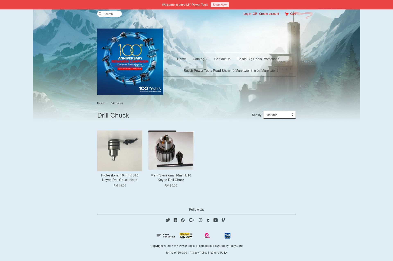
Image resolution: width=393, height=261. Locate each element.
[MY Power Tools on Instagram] (200, 221)
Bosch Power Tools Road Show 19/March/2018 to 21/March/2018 (231, 70)
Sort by (256, 114)
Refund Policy (219, 252)
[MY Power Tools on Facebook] (175, 221)
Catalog (199, 58)
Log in (248, 13)
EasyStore (236, 246)
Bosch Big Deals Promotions (258, 58)
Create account (269, 13)
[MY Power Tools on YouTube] (215, 221)
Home (181, 58)
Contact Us (222, 58)
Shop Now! (220, 4)
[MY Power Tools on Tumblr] (208, 221)
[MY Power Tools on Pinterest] (183, 221)
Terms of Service (176, 252)
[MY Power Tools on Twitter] (168, 221)
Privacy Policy (198, 252)
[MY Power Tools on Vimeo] (223, 221)
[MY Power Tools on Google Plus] (191, 221)
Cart (293, 13)
